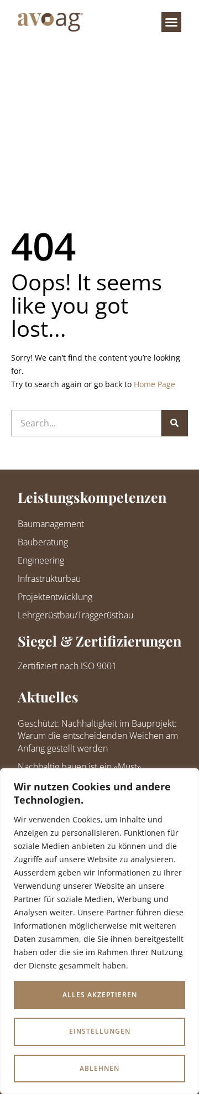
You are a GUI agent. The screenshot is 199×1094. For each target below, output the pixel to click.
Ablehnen (99, 1068)
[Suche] (174, 423)
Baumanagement (51, 524)
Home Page (154, 384)
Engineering (41, 560)
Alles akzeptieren (99, 994)
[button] (171, 22)
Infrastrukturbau (49, 578)
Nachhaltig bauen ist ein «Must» (79, 766)
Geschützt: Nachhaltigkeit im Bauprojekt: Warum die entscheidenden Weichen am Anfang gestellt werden (98, 735)
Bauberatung (43, 542)
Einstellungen (99, 1031)
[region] (99, 931)
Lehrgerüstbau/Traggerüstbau (75, 615)
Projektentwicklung (55, 597)
